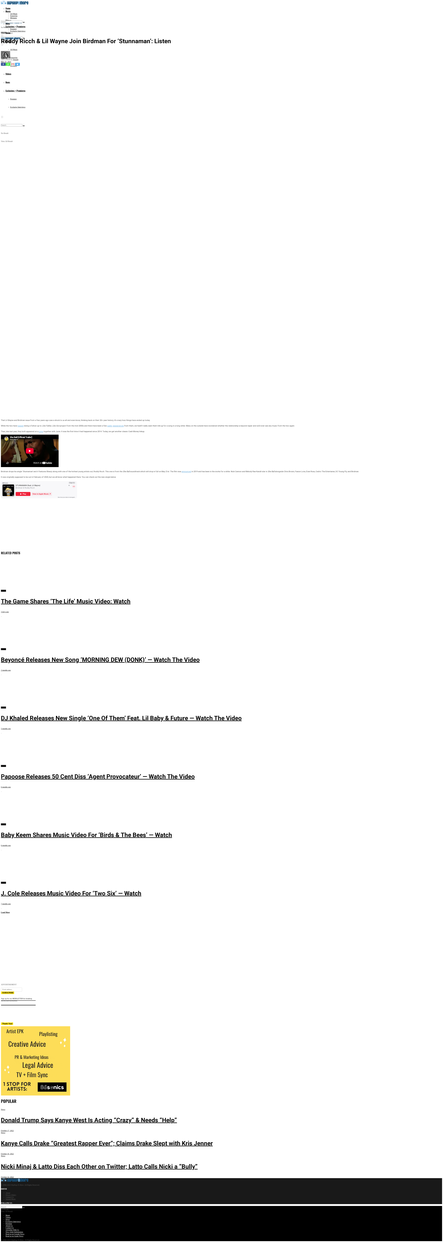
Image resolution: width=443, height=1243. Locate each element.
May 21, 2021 (6, 62)
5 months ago (6, 729)
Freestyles (13, 16)
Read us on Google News (15, 1234)
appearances (118, 426)
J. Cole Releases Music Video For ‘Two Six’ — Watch (71, 893)
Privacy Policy (11, 1195)
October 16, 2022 (7, 1154)
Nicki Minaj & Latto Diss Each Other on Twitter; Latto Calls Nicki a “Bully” (99, 1166)
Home (8, 8)
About (8, 1193)
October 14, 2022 (7, 1177)
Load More (5, 912)
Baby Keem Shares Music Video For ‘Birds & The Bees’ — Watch (86, 834)
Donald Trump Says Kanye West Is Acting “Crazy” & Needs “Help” (89, 1120)
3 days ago (5, 612)
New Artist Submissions (14, 1232)
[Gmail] (12, 64)
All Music (13, 14)
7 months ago (6, 904)
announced (186, 471)
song (41, 431)
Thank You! (7, 1024)
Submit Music (11, 1199)
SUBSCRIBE (7, 993)
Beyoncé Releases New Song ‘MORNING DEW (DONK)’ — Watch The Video (100, 659)
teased (21, 426)
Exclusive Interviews (17, 31)
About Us (9, 1226)
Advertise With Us (12, 1230)
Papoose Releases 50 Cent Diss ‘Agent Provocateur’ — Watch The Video (98, 776)
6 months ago (6, 787)
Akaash (15, 60)
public (109, 426)
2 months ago (6, 670)
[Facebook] (3, 64)
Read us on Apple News (14, 1236)
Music (8, 11)
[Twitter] (17, 64)
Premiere (13, 29)
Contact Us (10, 1197)
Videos (3, 32)
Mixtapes (13, 18)
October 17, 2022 (7, 1131)
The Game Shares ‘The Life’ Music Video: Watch (65, 601)
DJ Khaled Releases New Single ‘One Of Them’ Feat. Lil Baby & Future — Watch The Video (121, 718)
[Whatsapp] (8, 64)
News (3, 1110)
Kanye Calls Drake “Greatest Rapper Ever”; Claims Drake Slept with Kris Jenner (107, 1143)
